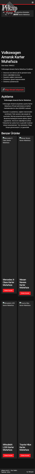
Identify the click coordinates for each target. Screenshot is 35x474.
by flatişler (30, 472)
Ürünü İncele (8, 290)
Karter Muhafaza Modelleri (20, 12)
